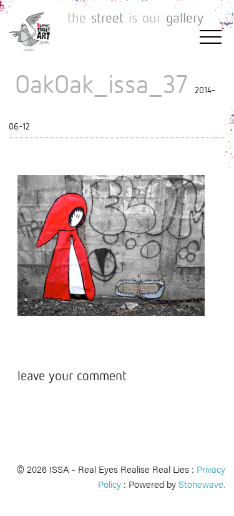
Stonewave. (201, 483)
